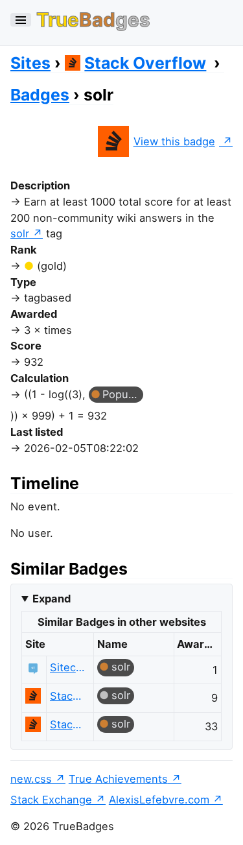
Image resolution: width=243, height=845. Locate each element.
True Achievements (118, 778)
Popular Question (122, 394)
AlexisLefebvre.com (159, 799)
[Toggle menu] (20, 20)
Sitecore (68, 667)
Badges (39, 94)
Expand (51, 598)
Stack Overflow (145, 63)
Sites (30, 63)
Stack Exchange (51, 799)
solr (19, 233)
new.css (31, 778)
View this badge (174, 141)
